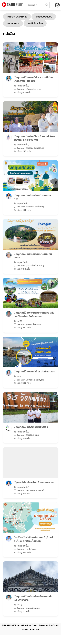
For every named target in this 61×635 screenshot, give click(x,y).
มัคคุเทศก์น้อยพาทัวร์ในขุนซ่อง (31, 427)
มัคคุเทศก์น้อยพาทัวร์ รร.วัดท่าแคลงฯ (34, 371)
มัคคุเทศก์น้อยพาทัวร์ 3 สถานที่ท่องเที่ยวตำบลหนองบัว (33, 79)
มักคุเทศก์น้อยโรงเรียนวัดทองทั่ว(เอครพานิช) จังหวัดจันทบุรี (34, 137)
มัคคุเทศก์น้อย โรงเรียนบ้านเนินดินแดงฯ (33, 255)
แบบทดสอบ (13, 23)
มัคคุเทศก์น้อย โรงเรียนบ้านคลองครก (32, 196)
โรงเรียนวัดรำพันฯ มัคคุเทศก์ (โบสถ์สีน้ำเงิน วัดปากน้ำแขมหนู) (33, 539)
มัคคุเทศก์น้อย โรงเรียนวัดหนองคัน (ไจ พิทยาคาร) (33, 598)
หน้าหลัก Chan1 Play (17, 17)
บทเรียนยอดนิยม (43, 17)
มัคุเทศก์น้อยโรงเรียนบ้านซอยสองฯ (34, 482)
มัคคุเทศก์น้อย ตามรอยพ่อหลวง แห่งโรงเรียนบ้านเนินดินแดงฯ (34, 314)
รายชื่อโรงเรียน (35, 23)
